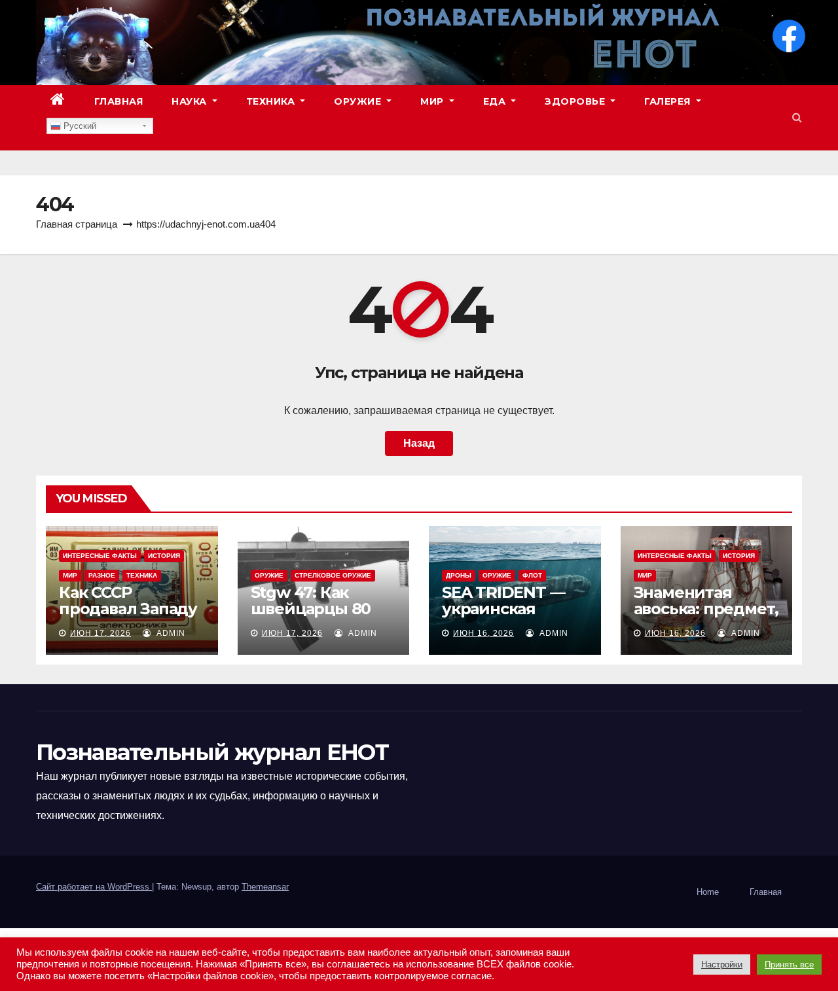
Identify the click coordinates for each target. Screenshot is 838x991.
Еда (496, 101)
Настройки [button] (721, 964)
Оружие (359, 101)
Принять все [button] (789, 964)
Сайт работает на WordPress (94, 887)
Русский (78, 126)
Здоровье (576, 101)
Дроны (458, 575)
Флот (532, 575)
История (164, 555)
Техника (272, 101)
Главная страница (76, 224)
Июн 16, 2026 (483, 633)
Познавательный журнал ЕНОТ (212, 752)
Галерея (668, 101)
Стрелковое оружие (333, 575)
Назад (419, 443)
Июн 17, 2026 (100, 633)
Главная (118, 101)
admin (169, 633)
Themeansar (265, 887)
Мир (433, 101)
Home (708, 892)
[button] (797, 117)
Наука (191, 101)
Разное (101, 575)
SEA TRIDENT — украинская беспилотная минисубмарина (508, 617)
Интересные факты (100, 555)
